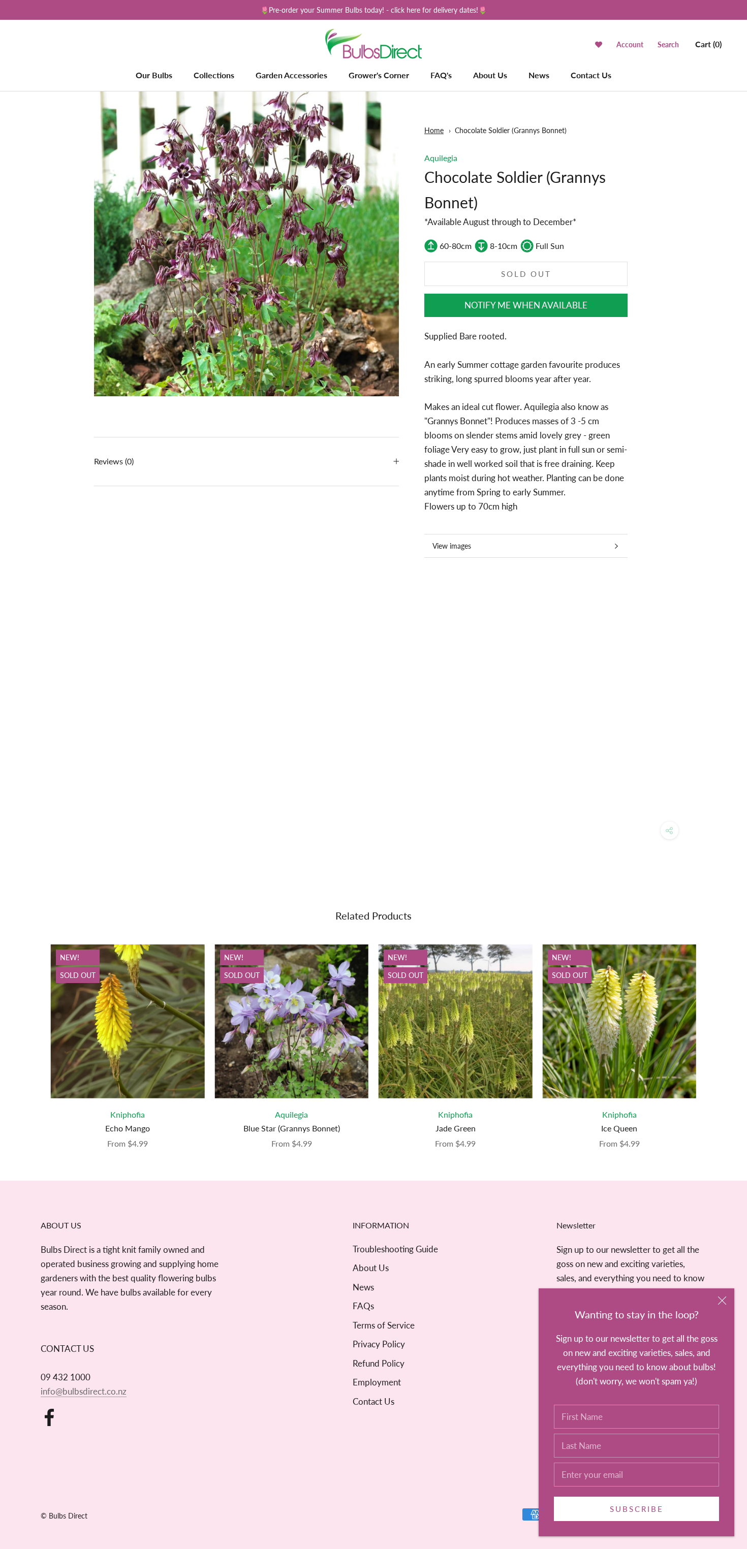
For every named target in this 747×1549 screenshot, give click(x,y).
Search (668, 44)
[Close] (722, 1300)
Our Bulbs (154, 75)
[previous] (31, 1036)
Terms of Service (384, 1325)
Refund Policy (378, 1363)
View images (451, 546)
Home (434, 130)
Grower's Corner (379, 75)
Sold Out (526, 273)
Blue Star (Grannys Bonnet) (291, 1128)
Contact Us (591, 75)
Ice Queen (619, 1128)
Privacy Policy (379, 1344)
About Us (490, 75)
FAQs (363, 1306)
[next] (715, 1036)
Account (629, 44)
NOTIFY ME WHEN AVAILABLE (525, 305)
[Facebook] (49, 1417)
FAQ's (441, 75)
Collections (214, 75)
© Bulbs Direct (64, 1515)
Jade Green (455, 1128)
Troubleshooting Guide (395, 1249)
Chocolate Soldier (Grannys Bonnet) (511, 130)
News (538, 75)
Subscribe (637, 1508)
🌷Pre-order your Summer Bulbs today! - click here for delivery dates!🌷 (373, 10)
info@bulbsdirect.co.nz (84, 1391)
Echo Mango (127, 1128)
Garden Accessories (291, 75)
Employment (377, 1382)
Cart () (708, 44)
